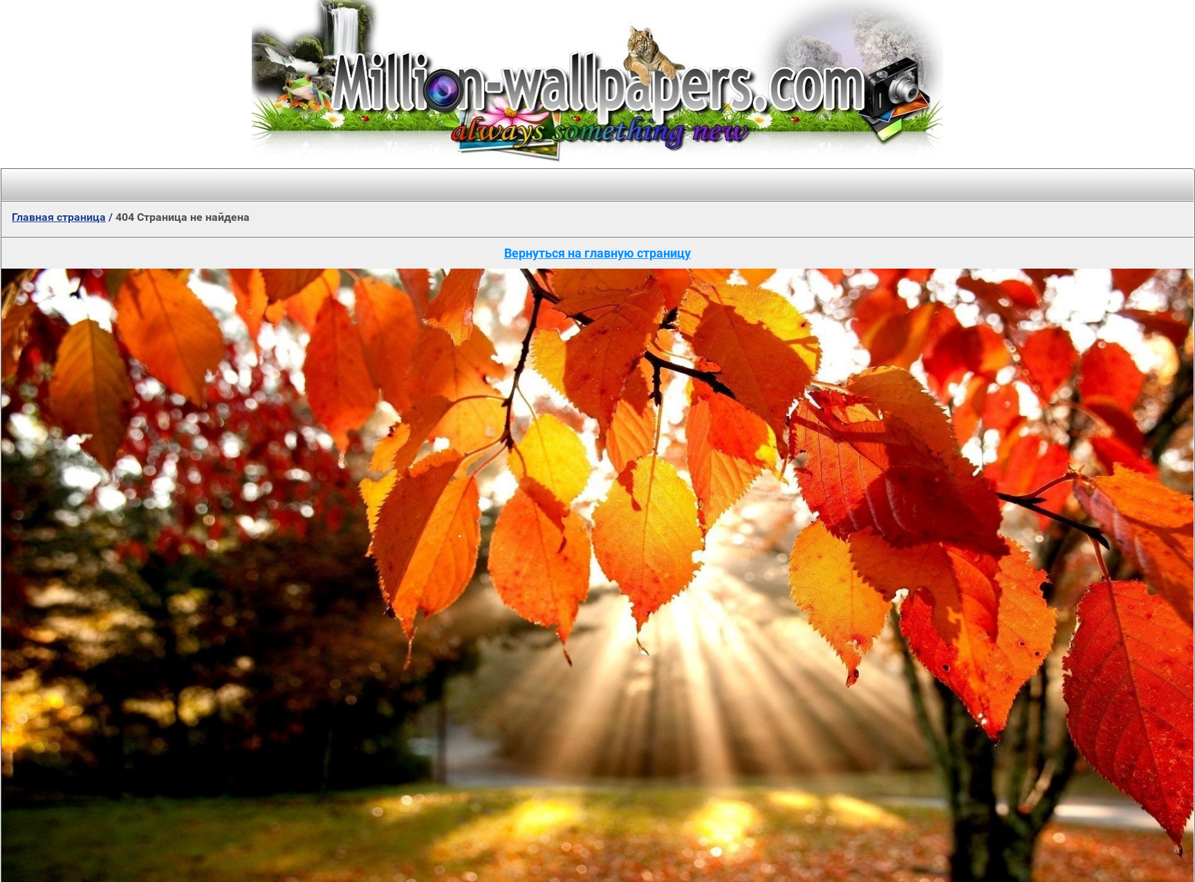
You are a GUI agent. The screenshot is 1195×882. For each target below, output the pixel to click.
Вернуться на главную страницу (597, 253)
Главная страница (59, 217)
